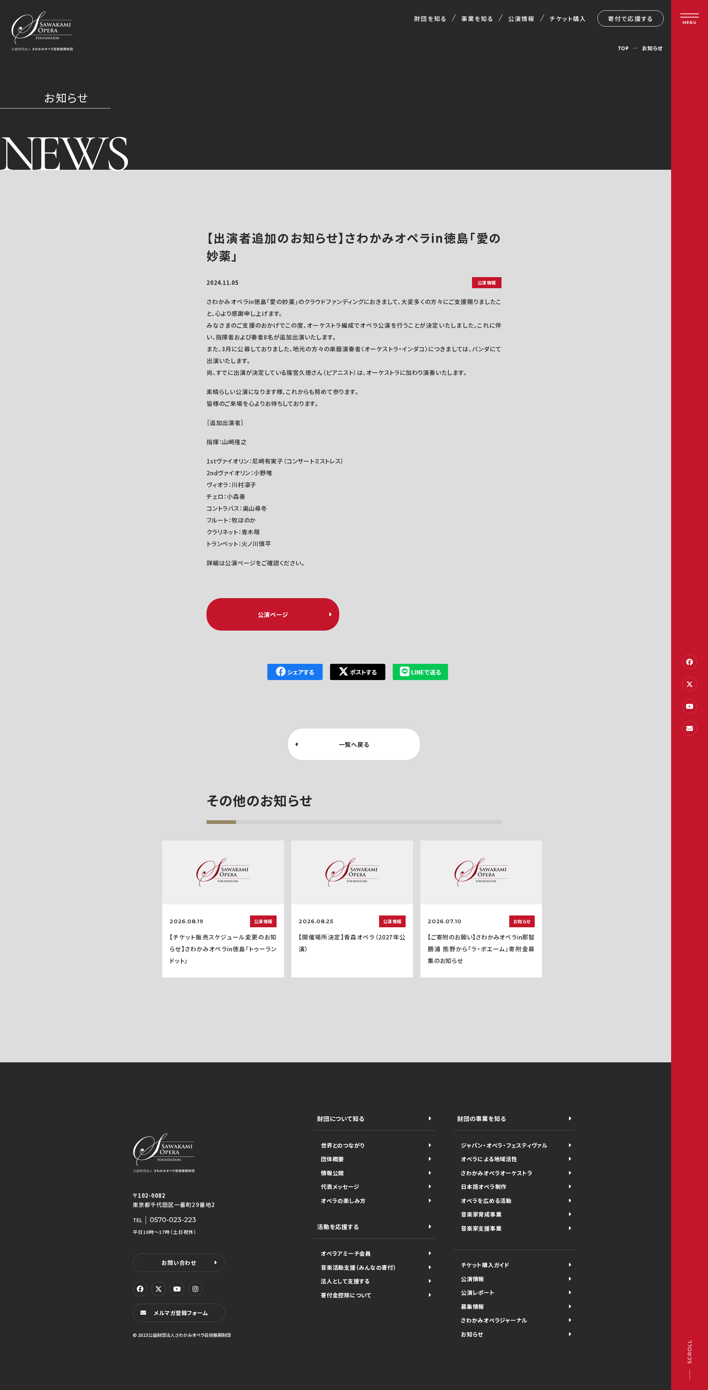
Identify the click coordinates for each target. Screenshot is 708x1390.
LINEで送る (426, 672)
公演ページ (273, 614)
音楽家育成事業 (481, 1214)
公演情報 (521, 18)
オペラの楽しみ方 (343, 1200)
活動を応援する (338, 1226)
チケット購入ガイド (485, 1265)
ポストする (363, 672)
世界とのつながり (343, 1145)
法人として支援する (345, 1281)
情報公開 (332, 1173)
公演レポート (478, 1292)
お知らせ (652, 48)
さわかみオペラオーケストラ (497, 1173)
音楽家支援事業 (481, 1228)
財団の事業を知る (481, 1118)
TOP (623, 48)
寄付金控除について (346, 1295)
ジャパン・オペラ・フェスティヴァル (504, 1145)
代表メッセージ (340, 1186)
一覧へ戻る (354, 744)
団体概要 (332, 1159)
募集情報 (472, 1306)
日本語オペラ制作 (484, 1186)
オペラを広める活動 (486, 1200)
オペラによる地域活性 (489, 1159)
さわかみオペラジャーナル (494, 1320)
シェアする (300, 672)
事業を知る (477, 18)
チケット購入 (568, 18)
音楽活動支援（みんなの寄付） (359, 1267)
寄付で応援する (630, 18)
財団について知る (340, 1118)
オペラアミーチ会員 (346, 1253)
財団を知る (430, 18)
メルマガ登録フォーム (181, 1313)
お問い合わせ (179, 1262)
